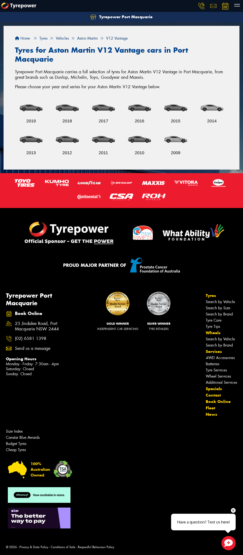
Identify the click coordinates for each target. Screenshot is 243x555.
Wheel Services (218, 376)
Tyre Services (216, 370)
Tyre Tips (213, 326)
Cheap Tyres (16, 449)
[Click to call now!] (201, 6)
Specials (214, 388)
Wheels (213, 332)
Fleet (210, 408)
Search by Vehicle (220, 301)
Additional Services (221, 382)
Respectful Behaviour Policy (96, 547)
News (211, 414)
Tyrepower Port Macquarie (125, 16)
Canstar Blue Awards (23, 437)
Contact (213, 395)
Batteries (212, 363)
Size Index (14, 431)
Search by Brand (219, 314)
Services (214, 351)
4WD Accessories (220, 357)
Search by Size (218, 307)
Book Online (218, 401)
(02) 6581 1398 (30, 338)
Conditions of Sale (63, 547)
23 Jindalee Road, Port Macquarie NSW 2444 (37, 326)
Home (24, 38)
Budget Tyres (16, 443)
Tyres (211, 295)
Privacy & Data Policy (33, 547)
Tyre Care (213, 320)
